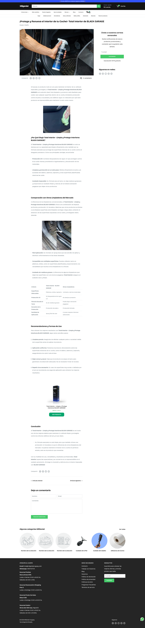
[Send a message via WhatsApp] (142, 619)
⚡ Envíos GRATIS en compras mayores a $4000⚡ (72, 1)
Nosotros (85, 574)
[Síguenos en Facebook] (100, 73)
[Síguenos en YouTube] (106, 73)
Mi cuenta (107, 7)
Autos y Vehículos (67, 15)
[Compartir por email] (39, 78)
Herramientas (57, 15)
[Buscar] (99, 6)
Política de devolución (89, 577)
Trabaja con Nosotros (88, 569)
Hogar (39, 15)
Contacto (85, 566)
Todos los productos (102, 15)
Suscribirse (112, 56)
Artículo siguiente (75, 480)
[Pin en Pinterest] (34, 78)
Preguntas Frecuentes (89, 585)
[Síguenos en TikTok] (109, 73)
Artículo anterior (37, 480)
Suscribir (109, 580)
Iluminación (85, 15)
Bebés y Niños (77, 15)
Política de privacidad (88, 579)
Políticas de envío (87, 582)
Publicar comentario (39, 516)
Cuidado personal (47, 15)
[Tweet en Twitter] (36, 78)
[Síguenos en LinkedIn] (111, 73)
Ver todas (122, 529)
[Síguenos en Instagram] (103, 73)
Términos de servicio (88, 587)
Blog (83, 571)
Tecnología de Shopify (26, 622)
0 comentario (87, 78)
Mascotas (93, 15)
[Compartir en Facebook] (31, 78)
